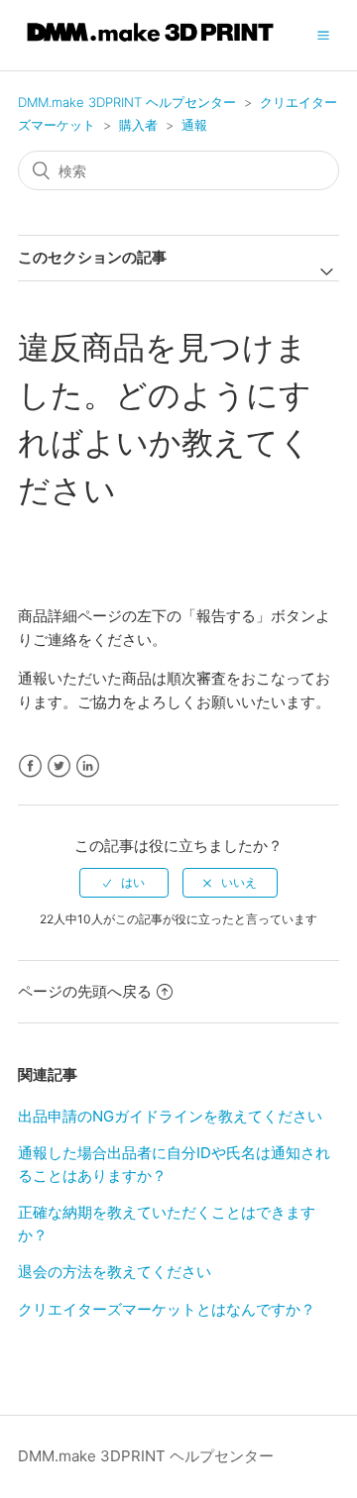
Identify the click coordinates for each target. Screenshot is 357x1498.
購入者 (138, 125)
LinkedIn (87, 766)
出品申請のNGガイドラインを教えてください (170, 1116)
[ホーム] (150, 45)
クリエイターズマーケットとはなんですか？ (166, 1309)
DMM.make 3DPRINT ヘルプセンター (127, 102)
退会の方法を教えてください (114, 1271)
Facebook (30, 766)
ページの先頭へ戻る (85, 991)
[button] (323, 35)
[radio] (124, 883)
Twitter (59, 766)
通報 (194, 125)
